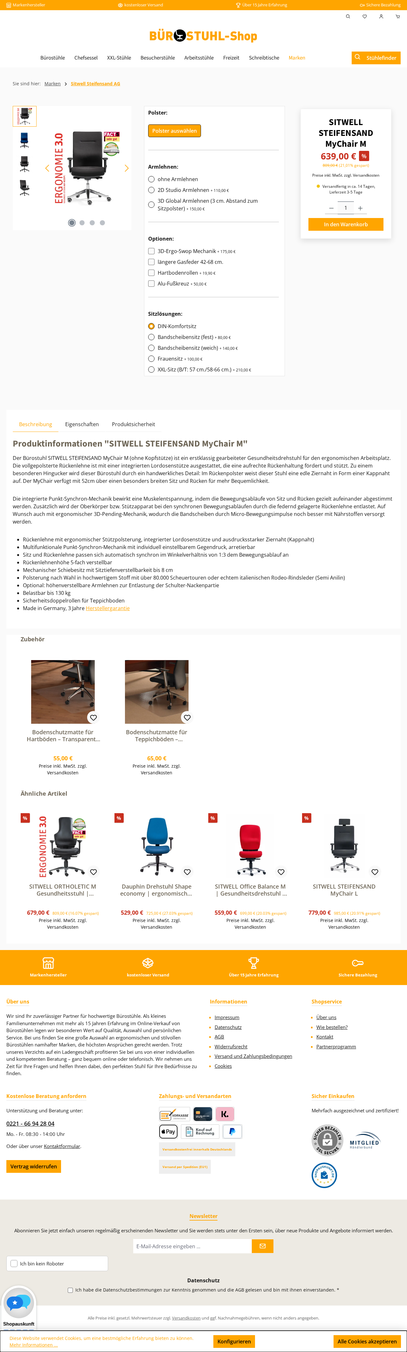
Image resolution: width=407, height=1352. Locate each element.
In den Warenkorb (346, 224)
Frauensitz (180, 358)
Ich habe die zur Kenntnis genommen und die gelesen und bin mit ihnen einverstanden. (207, 1290)
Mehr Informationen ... (34, 1345)
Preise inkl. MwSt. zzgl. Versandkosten (345, 175)
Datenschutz (228, 1027)
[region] (72, 168)
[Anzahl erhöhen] (360, 207)
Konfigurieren (234, 1341)
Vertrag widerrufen (33, 1166)
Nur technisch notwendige (294, 1341)
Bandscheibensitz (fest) (194, 337)
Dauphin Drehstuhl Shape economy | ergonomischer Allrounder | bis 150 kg (156, 890)
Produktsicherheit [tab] (133, 424)
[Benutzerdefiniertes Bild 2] (324, 1175)
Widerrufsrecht (231, 1046)
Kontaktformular (62, 1146)
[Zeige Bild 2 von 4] (82, 222)
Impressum (227, 1017)
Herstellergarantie (108, 608)
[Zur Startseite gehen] (203, 36)
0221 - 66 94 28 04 (30, 1123)
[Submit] (263, 1246)
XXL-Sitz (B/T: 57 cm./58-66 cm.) (204, 369)
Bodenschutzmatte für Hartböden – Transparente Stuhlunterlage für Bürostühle (63, 736)
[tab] (36, 424)
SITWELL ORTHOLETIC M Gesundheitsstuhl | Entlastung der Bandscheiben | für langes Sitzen (63, 890)
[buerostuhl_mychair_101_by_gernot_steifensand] (87, 168)
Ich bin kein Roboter (42, 1264)
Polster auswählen (174, 130)
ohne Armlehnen (178, 179)
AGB (219, 1036)
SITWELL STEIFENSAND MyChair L (344, 890)
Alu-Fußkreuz (182, 283)
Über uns (326, 1017)
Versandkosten (186, 1318)
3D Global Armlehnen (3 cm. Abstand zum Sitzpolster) (208, 204)
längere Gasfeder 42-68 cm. (190, 261)
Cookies (223, 1066)
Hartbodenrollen (187, 272)
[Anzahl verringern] (331, 207)
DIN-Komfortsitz (177, 326)
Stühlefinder (382, 57)
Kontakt (324, 1036)
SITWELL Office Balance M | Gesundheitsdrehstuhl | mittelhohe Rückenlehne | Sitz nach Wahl (250, 890)
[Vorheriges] (47, 168)
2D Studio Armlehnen (193, 190)
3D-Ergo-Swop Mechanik (197, 251)
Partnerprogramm (336, 1046)
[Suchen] (348, 16)
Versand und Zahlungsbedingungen (253, 1056)
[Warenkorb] (396, 16)
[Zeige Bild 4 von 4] (102, 222)
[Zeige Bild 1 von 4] (71, 222)
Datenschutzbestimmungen (132, 1290)
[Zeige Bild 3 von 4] (92, 222)
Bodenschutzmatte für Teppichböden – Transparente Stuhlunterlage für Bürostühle (156, 736)
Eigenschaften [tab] (82, 424)
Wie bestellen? (332, 1027)
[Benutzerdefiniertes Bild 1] (366, 1140)
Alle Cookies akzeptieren (367, 1341)
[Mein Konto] (381, 16)
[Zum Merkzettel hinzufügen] (93, 717)
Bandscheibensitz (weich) (198, 347)
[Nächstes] (126, 168)
